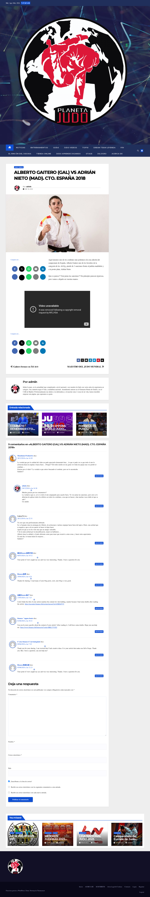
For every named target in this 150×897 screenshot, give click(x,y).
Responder (99, 476)
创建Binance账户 (23, 595)
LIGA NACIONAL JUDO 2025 (90, 837)
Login (135, 887)
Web (9, 768)
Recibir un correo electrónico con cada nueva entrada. (29, 792)
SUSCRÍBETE (100, 887)
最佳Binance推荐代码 (25, 553)
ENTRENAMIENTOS (39, 148)
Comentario (12, 694)
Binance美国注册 (23, 665)
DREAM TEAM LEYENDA (104, 148)
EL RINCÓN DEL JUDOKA (19, 154)
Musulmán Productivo (25, 455)
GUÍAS (56, 148)
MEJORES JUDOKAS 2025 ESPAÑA (55, 839)
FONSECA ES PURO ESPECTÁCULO (89, 429)
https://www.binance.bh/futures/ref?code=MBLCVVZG (38, 627)
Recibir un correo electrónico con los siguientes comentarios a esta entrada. (36, 787)
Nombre (11, 742)
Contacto (127, 887)
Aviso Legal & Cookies (114, 887)
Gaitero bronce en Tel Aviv (25, 366)
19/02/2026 (16, 843)
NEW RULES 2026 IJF (22, 837)
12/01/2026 (51, 843)
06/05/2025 (85, 843)
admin (28, 187)
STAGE (89, 154)
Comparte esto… (15, 260)
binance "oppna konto (25, 618)
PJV (122, 148)
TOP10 (85, 148)
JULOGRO (102, 154)
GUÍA (12, 833)
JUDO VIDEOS (70, 148)
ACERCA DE (117, 154)
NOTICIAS (20, 148)
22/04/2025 (120, 843)
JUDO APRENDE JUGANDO (68, 154)
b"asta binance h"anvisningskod (28, 641)
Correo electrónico (15, 755)
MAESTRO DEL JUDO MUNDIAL (84, 366)
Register (141, 887)
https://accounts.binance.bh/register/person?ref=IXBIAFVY (44, 604)
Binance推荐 (21, 574)
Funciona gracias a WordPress (15, 890)
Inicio (81, 887)
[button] (138, 150)
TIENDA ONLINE (43, 154)
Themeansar (41, 890)
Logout (141, 892)
